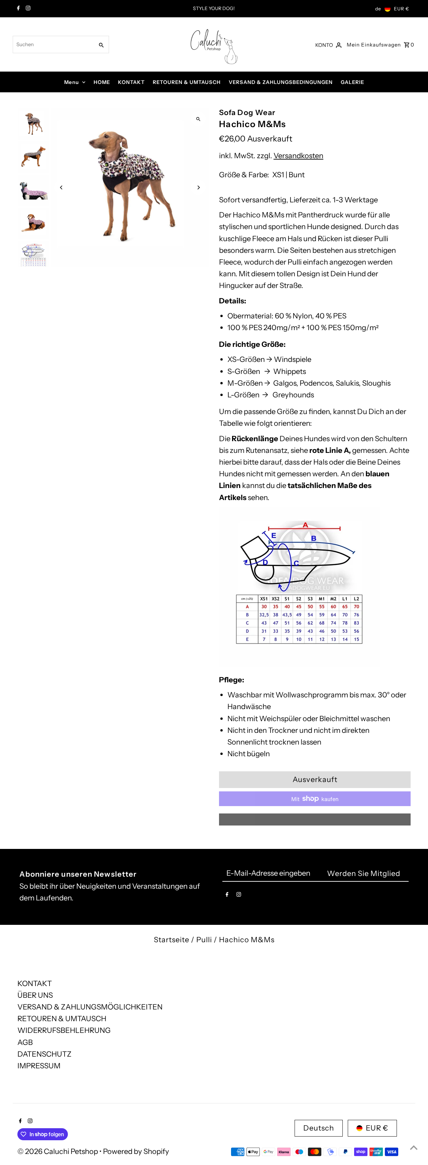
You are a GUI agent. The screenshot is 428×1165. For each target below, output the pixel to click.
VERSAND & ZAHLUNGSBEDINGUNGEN (281, 82)
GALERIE (352, 82)
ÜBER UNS (35, 995)
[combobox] (53, 44)
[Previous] (61, 187)
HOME (102, 82)
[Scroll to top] (413, 1147)
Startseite (171, 939)
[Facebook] (17, 8)
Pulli (204, 939)
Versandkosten (298, 155)
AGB (25, 1042)
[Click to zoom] (198, 118)
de (378, 9)
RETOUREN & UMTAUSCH (187, 82)
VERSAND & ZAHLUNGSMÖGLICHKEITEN (90, 1006)
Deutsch (318, 1128)
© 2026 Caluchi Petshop (58, 1151)
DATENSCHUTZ (44, 1054)
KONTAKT (131, 82)
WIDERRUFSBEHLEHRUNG (64, 1030)
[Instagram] (27, 8)
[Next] (198, 187)
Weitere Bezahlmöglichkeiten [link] (315, 819)
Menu (71, 82)
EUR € (401, 9)
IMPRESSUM (39, 1065)
